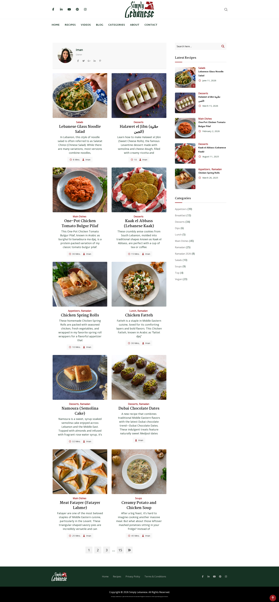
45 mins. (135, 535)
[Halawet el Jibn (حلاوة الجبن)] (185, 103)
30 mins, (135, 343)
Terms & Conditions (155, 576)
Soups (138, 498)
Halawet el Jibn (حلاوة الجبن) (139, 129)
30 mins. (76, 253)
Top (177, 272)
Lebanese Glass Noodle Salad (80, 129)
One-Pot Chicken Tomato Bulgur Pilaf (80, 223)
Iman (87, 159)
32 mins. (76, 441)
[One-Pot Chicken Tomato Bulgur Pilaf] (185, 128)
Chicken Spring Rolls (80, 315)
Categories (116, 25)
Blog (99, 25)
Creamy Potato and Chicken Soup (138, 505)
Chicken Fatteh (139, 315)
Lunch (132, 310)
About (134, 25)
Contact (150, 25)
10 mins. (76, 347)
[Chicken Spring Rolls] (185, 179)
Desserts (138, 122)
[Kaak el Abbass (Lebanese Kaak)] (185, 153)
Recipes (70, 25)
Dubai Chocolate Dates (138, 409)
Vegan (178, 279)
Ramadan (86, 310)
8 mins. (76, 159)
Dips (177, 228)
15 (120, 550)
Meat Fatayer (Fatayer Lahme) (80, 505)
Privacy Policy (133, 576)
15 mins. (135, 253)
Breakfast (180, 215)
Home (56, 25)
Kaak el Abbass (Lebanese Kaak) (139, 223)
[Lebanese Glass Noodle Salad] (185, 77)
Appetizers (74, 310)
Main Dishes (79, 216)
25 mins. (76, 535)
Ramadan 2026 (183, 253)
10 (135, 159)
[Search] (226, 9)
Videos (86, 25)
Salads (79, 122)
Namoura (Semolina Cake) (80, 411)
